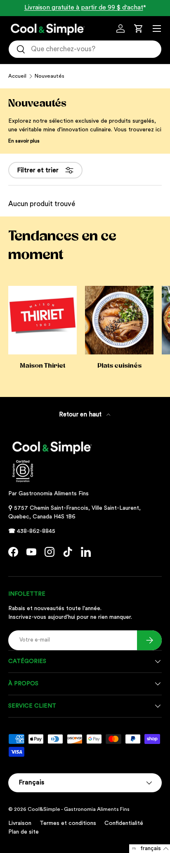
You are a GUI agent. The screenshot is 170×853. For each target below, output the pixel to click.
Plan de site (23, 832)
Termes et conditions (68, 823)
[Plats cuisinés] (119, 320)
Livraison (19, 823)
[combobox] (85, 49)
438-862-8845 (36, 531)
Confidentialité (123, 823)
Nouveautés (49, 76)
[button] (139, 28)
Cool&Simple (44, 809)
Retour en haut (81, 414)
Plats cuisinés (119, 365)
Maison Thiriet (42, 365)
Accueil (17, 76)
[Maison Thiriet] (42, 320)
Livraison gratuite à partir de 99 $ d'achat (83, 8)
